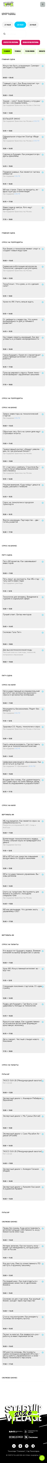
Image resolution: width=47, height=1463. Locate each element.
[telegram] (33, 1446)
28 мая (20, 24)
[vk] (14, 1446)
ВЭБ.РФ (36, 121)
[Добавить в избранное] (43, 66)
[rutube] (27, 1446)
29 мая (33, 24)
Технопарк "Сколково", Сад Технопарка (23, 1451)
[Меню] (42, 4)
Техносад (18, 51)
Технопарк (7, 51)
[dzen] (20, 1446)
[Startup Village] (9, 4)
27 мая (8, 24)
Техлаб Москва (29, 51)
